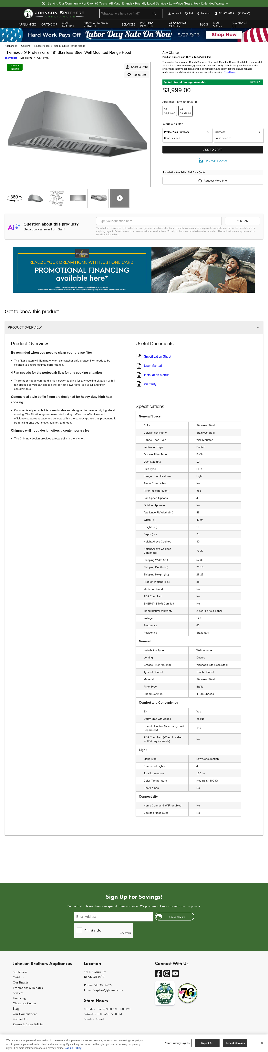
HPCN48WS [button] (41, 57)
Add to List (139, 74)
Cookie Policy (73, 1048)
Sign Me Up (177, 916)
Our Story (217, 24)
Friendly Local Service (150, 3)
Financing (19, 998)
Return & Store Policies (28, 1024)
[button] (169, 13)
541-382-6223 (103, 985)
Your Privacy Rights (177, 1042)
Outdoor (49, 24)
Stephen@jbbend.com (108, 990)
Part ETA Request (147, 24)
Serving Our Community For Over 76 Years (77, 3)
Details (254, 82)
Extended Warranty (214, 3)
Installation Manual (157, 375)
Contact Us (239, 24)
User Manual (153, 365)
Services (129, 24)
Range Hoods (42, 45)
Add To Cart (212, 149)
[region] (134, 1043)
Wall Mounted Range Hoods (69, 45)
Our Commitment (25, 1014)
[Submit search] (154, 13)
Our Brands (68, 24)
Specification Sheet (157, 356)
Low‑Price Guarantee (184, 3)
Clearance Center (178, 24)
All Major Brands (120, 3)
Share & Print (139, 66)
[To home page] (53, 13)
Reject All (207, 1042)
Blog (204, 24)
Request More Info (215, 180)
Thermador (11, 58)
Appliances (28, 24)
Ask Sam (243, 221)
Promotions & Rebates (96, 24)
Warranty (150, 384)
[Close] (261, 1043)
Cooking (25, 45)
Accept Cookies (235, 1042)
